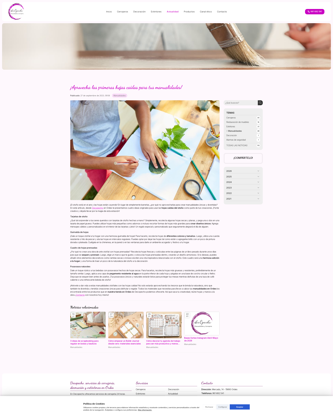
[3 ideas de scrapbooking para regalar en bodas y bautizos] (88, 325)
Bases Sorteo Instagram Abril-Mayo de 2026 (201, 339)
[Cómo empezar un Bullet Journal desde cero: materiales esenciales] (126, 325)
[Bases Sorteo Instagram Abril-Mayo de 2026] (202, 323)
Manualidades (120, 95)
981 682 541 (218, 393)
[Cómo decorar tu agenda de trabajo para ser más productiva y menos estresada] (164, 325)
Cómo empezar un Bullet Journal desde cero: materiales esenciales (124, 342)
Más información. (145, 410)
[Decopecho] (16, 11)
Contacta (80, 295)
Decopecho (97, 208)
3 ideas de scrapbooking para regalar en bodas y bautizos (84, 342)
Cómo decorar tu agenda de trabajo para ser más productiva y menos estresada (163, 342)
